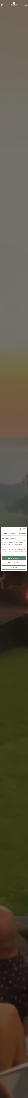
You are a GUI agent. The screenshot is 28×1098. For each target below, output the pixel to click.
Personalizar (13, 562)
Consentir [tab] (4, 533)
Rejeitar (14, 567)
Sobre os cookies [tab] (22, 533)
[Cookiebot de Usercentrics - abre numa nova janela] (20, 529)
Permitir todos (14, 558)
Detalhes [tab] (12, 533)
